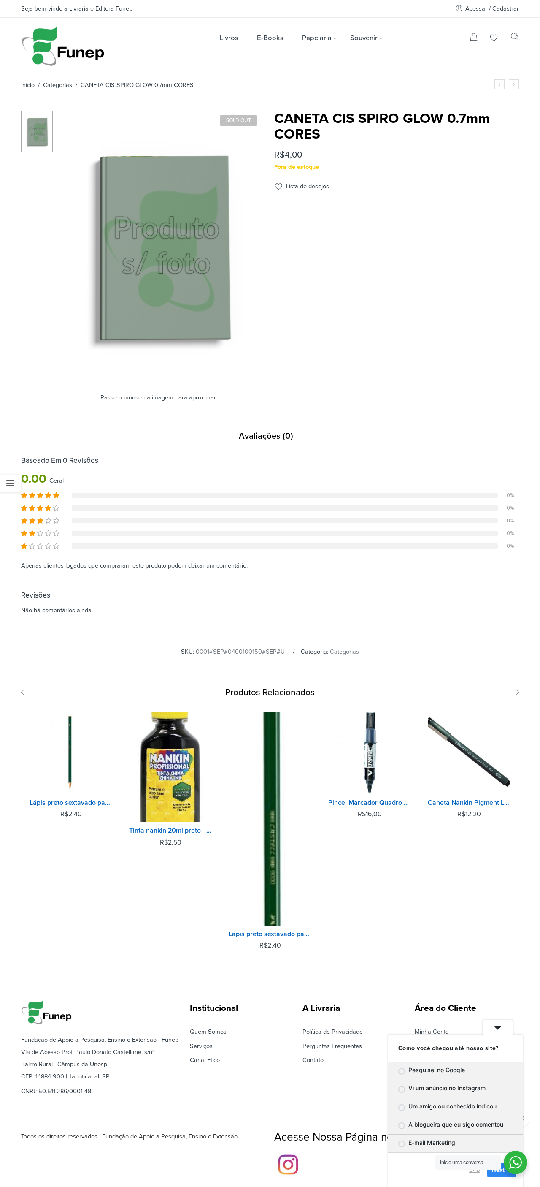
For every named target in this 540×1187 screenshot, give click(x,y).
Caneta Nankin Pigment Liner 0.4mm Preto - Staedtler (469, 803)
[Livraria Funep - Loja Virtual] (63, 46)
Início (28, 85)
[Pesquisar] (514, 38)
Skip (474, 1169)
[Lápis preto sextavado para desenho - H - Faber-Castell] (71, 753)
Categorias (57, 85)
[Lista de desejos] (494, 38)
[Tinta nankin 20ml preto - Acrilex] (170, 767)
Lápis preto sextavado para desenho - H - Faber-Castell (71, 803)
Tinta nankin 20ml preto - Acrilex (170, 830)
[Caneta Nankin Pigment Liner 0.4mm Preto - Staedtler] (469, 753)
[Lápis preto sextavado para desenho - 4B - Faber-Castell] (270, 819)
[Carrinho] (474, 38)
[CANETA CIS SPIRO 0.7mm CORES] (499, 84)
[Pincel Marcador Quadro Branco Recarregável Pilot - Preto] (369, 753)
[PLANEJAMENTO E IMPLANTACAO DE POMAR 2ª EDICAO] (514, 84)
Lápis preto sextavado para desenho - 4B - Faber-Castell (270, 934)
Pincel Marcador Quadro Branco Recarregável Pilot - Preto (369, 803)
